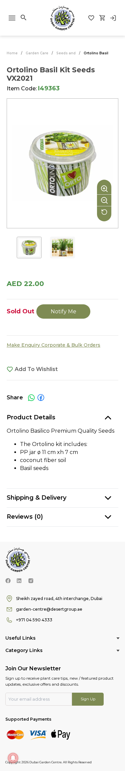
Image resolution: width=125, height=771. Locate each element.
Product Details (31, 417)
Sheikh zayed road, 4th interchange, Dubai (59, 598)
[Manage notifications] (13, 758)
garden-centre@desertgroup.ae (49, 609)
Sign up (88, 699)
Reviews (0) (25, 516)
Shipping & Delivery (36, 497)
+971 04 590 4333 (34, 619)
